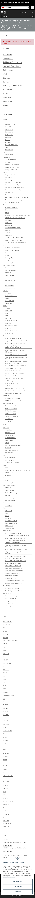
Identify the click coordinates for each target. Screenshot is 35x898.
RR (4, 701)
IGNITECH (6, 804)
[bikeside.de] (5, 12)
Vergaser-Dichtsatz (10, 280)
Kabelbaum (8, 220)
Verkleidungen (9, 149)
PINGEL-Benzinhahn (10, 273)
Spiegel (7, 139)
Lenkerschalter (9, 225)
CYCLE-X (5, 766)
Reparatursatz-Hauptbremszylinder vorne (16, 200)
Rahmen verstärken (10, 413)
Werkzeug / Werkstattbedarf (11, 416)
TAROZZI (5, 708)
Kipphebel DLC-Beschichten (13, 370)
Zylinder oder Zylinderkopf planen (14, 388)
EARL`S (5, 628)
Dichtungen (8, 310)
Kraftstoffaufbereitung (9, 265)
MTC (4, 682)
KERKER (5, 660)
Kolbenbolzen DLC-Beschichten (14, 376)
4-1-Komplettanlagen (11, 159)
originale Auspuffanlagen (12, 164)
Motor (4, 305)
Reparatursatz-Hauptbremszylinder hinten (17, 197)
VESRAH (5, 718)
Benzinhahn (8, 268)
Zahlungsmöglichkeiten (12, 62)
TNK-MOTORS (7, 823)
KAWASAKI (6, 653)
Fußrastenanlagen (10, 124)
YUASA (5, 727)
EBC (4, 772)
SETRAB (5, 778)
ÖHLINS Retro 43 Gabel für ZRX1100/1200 (15, 848)
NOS (4, 689)
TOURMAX (6, 714)
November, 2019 (7, 851)
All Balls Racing (7, 827)
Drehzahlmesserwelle (11, 295)
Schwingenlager (9, 258)
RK (4, 698)
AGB (5, 74)
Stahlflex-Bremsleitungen (12, 202)
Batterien (7, 210)
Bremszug (8, 195)
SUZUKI (5, 705)
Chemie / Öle (9, 418)
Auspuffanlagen (7, 157)
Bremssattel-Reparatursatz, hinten (14, 187)
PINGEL (5, 692)
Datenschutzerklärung (9, 877)
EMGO (5, 631)
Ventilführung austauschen (12, 381)
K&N (4, 650)
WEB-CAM (6, 811)
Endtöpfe (7, 162)
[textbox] (15, 8)
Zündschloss (8, 235)
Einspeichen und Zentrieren (12, 406)
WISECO (5, 721)
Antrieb (5, 152)
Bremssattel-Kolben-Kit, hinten (13, 182)
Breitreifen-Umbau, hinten (12, 247)
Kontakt (6, 106)
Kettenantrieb (9, 154)
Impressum (7, 82)
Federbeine (8, 252)
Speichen (7, 260)
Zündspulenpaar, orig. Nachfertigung (15, 242)
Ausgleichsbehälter (10, 175)
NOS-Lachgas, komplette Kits (13, 401)
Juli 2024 (5, 839)
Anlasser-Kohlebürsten (11, 207)
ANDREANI (6, 820)
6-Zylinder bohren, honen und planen (15, 365)
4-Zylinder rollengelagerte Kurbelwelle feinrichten (16, 358)
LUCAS (5, 666)
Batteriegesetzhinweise (12, 86)
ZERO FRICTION (7, 730)
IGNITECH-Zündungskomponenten (15, 217)
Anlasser (7, 308)
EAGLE (5, 759)
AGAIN (5, 734)
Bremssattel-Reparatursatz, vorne (14, 190)
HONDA (5, 644)
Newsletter (7, 54)
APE (4, 807)
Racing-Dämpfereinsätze (12, 167)
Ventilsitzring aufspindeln (12, 383)
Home (5, 94)
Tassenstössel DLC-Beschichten (14, 378)
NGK (4, 685)
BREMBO (5, 788)
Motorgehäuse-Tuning (11, 325)
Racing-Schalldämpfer (11, 169)
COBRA (5, 743)
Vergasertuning (9, 285)
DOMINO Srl (6, 624)
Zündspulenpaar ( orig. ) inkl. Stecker (15, 240)
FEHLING (5, 634)
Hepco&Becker (7, 621)
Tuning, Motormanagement (12, 493)
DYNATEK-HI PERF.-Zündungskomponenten (17, 215)
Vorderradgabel (9, 263)
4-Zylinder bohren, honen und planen (15, 343)
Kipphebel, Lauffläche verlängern (14, 373)
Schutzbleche (9, 132)
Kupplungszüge (9, 300)
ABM (4, 817)
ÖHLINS (5, 798)
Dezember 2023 (7, 845)
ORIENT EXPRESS (8, 801)
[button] (25, 12)
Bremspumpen (9, 180)
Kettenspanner (9, 440)
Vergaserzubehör (10, 288)
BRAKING (5, 737)
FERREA (5, 637)
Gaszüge (7, 298)
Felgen (7, 255)
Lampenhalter (9, 129)
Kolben (7, 315)
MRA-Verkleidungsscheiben (12, 445)
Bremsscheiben (9, 192)
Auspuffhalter (9, 430)
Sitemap (6, 78)
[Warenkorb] (32, 12)
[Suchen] (32, 16)
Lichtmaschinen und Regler (12, 227)
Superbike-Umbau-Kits (11, 144)
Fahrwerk (5, 245)
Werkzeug (8, 421)
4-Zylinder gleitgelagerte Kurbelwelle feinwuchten (15, 351)
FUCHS (5, 769)
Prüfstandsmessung (10, 411)
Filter (6, 313)
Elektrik (5, 205)
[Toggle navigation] (2, 11)
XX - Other (6, 724)
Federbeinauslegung (11, 408)
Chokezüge (8, 293)
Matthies (5, 785)
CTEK (4, 750)
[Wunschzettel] (28, 12)
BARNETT (6, 782)
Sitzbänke (8, 137)
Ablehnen (18, 891)
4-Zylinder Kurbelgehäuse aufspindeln (16, 354)
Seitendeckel (8, 134)
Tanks (6, 147)
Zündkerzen (8, 230)
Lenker (7, 442)
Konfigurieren (18, 886)
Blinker (7, 212)
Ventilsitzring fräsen (10, 386)
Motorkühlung (9, 328)
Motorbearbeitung (8, 336)
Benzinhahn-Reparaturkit (12, 270)
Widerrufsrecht (9, 90)
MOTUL (5, 679)
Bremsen (5, 172)
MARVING (6, 669)
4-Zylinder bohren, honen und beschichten (17, 341)
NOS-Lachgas (7, 396)
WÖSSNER (6, 814)
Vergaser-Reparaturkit (11, 283)
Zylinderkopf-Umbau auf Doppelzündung (16, 391)
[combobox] (15, 7)
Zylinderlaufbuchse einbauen (13, 393)
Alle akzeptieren (18, 881)
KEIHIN (5, 657)
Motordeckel (8, 323)
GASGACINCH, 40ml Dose (10, 640)
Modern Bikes (8, 102)
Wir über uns (8, 58)
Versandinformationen (12, 66)
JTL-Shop (20, 895)
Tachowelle (8, 303)
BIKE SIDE (6, 795)
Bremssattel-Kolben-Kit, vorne (13, 185)
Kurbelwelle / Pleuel (11, 320)
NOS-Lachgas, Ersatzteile (12, 398)
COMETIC (6, 746)
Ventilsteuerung (9, 333)
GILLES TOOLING (8, 775)
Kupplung (8, 318)
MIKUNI (5, 673)
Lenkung (5, 290)
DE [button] (20, 12)
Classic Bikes (8, 98)
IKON (4, 647)
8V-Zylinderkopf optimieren (13, 368)
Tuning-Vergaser (9, 275)
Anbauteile (6, 122)
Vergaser (7, 278)
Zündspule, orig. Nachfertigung (14, 237)
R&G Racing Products (9, 695)
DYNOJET (6, 756)
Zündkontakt (8, 232)
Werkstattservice (8, 403)
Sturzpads (8, 447)
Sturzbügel (8, 142)
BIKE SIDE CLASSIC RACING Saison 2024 (15, 842)
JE (4, 762)
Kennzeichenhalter (10, 437)
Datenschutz (8, 70)
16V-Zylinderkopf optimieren (13, 338)
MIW (4, 676)
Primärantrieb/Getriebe (11, 330)
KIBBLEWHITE (7, 663)
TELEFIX (5, 711)
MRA (4, 791)
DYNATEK (6, 753)
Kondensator (8, 222)
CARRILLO (6, 740)
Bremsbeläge (9, 177)
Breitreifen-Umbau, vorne (12, 250)
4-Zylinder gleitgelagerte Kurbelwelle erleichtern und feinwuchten (15, 346)
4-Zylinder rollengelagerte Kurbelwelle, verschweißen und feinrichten (16, 362)
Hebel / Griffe (9, 127)
